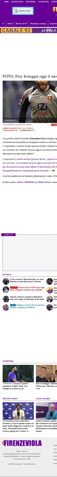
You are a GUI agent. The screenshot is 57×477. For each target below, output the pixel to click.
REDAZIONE (30, 2)
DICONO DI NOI (17, 2)
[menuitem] (3, 24)
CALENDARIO (43, 2)
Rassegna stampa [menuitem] (38, 24)
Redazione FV (9, 130)
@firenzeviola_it (27, 130)
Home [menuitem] (10, 24)
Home (6, 2)
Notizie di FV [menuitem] (21, 24)
